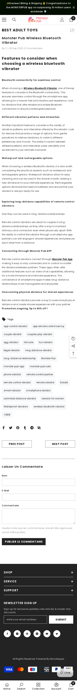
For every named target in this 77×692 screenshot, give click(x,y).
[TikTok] (37, 633)
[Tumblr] (25, 427)
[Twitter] (10, 427)
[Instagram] (17, 633)
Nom (4, 475)
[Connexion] (62, 20)
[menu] (4, 19)
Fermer (73, 7)
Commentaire (10, 505)
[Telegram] (32, 427)
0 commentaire (33, 48)
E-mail (5, 490)
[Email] (39, 427)
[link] (21, 686)
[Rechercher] (14, 19)
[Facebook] (3, 427)
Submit (61, 619)
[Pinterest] (17, 427)
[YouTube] (46, 633)
